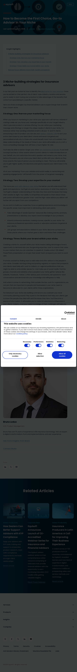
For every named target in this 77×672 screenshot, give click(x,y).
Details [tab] (38, 319)
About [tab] (63, 319)
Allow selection (40, 355)
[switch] (37, 345)
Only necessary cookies (15, 355)
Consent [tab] (13, 319)
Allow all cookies (62, 355)
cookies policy (21, 334)
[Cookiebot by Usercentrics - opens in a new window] (66, 313)
